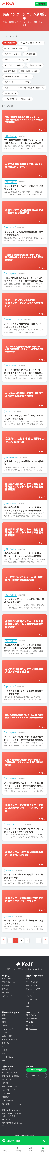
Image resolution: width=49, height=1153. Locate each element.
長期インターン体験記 (10, 1076)
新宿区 (4, 1025)
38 (38, 940)
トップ (4, 36)
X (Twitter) (33, 1015)
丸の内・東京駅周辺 (9, 1039)
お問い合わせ (7, 996)
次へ (45, 940)
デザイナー (30, 996)
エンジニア (30, 992)
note (31, 1025)
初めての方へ (7, 978)
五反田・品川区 (8, 1029)
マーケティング (32, 982)
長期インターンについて (11, 1110)
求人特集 (5, 1083)
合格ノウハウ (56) (11, 54)
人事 (27, 1003)
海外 (3, 1061)
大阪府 (4, 1050)
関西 (3, 1047)
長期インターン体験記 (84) (15, 48)
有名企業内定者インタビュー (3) (17, 99)
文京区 (4, 1032)
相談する (42, 4)
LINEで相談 (37, 1070)
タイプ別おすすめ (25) (13, 65)
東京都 (4, 1018)
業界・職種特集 (8, 1101)
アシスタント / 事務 (33, 989)
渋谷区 (4, 1022)
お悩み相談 (6, 1094)
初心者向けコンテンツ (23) (31, 43)
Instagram (33, 1018)
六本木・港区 (7, 1036)
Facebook (33, 1029)
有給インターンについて (11, 1086)
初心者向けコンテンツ (10, 1072)
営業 (27, 978)
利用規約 (5, 985)
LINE (31, 1022)
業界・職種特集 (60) (29, 71)
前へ (4, 940)
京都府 (4, 1054)
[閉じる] (44, 1141)
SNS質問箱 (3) (10, 93)
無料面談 (5, 992)
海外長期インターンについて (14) (17, 76)
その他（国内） (8, 1057)
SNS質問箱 (6, 1119)
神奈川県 (5, 1043)
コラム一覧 (6, 1069)
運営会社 (5, 989)
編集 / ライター (31, 985)
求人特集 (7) (30, 54)
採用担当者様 (36, 1075)
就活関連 (5, 1097)
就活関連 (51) (9, 71)
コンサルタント (32, 1000)
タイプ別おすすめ (8, 1090)
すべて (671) (9, 43)
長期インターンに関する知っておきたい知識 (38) (24, 88)
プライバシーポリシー (10, 982)
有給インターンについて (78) (16, 60)
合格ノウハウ (7, 1079)
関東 (3, 1015)
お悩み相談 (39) (34, 65)
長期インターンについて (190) (16, 82)
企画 (27, 1007)
